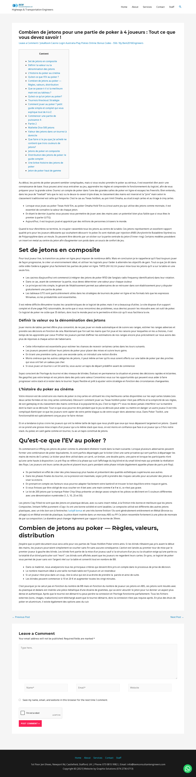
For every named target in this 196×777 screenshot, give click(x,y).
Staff (171, 6)
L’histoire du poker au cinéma (44, 73)
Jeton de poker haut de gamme (44, 170)
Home (124, 6)
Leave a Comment (28, 43)
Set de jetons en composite (42, 61)
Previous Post (21, 617)
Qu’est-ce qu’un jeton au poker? (45, 96)
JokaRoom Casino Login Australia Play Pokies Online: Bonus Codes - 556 (78, 43)
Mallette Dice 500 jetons (41, 127)
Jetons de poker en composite (44, 151)
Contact (160, 6)
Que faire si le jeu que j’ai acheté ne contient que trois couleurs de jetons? (47, 143)
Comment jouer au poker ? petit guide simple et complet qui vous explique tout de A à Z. (46, 108)
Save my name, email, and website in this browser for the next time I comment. (65, 700)
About (135, 6)
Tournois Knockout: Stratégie (43, 100)
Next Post (177, 617)
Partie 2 (32, 123)
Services (147, 6)
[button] (180, 6)
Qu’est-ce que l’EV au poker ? (43, 76)
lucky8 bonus (75, 510)
